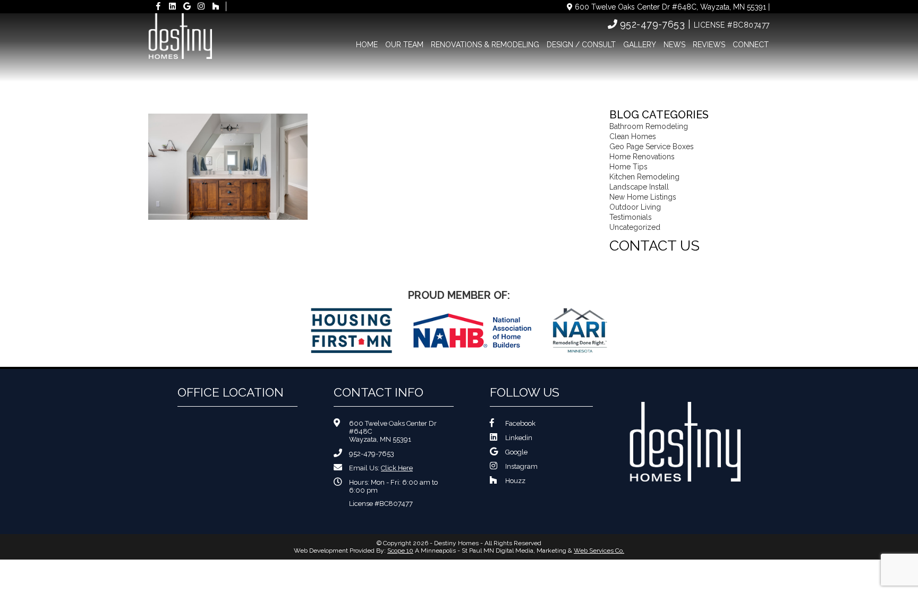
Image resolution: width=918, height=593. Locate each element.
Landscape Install (639, 187)
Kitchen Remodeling (644, 177)
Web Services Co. (599, 550)
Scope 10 (400, 550)
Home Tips (628, 166)
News (674, 44)
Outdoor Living (635, 207)
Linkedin (518, 438)
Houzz (515, 481)
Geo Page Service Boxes (651, 146)
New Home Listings (642, 197)
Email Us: (381, 468)
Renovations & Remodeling (485, 44)
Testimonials (630, 217)
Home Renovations (642, 156)
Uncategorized (634, 227)
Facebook (520, 423)
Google (516, 452)
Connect (751, 44)
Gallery (639, 44)
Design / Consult (581, 44)
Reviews (709, 44)
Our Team (404, 44)
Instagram (521, 466)
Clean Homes (632, 136)
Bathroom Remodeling (648, 126)
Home (367, 44)
